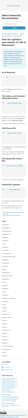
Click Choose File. (9, 128)
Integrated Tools (5, 406)
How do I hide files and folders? (13, 215)
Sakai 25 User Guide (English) (8, 379)
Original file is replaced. (11, 184)
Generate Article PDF (7, 367)
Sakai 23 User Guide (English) (8, 382)
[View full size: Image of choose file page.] (14, 137)
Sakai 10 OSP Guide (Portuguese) (9, 400)
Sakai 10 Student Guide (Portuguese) (9, 399)
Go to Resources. (8, 72)
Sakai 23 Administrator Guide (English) (10, 381)
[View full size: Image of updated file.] (14, 192)
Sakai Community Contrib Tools (8, 392)
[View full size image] (14, 80)
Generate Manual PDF (7, 369)
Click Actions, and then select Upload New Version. (13, 97)
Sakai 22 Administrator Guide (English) (10, 383)
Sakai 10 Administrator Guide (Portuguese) (10, 398)
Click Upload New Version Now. (12, 159)
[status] (14, 58)
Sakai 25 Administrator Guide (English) (10, 378)
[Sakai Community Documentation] (13, 6)
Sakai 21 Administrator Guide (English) (10, 386)
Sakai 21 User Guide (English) (8, 388)
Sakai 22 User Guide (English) (8, 385)
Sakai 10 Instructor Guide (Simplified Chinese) (11, 405)
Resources (15, 34)
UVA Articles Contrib (6, 389)
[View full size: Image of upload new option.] (14, 107)
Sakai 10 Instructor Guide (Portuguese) (10, 396)
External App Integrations (7, 390)
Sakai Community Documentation (10, 33)
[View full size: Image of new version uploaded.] (14, 170)
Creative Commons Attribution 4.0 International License (13, 416)
